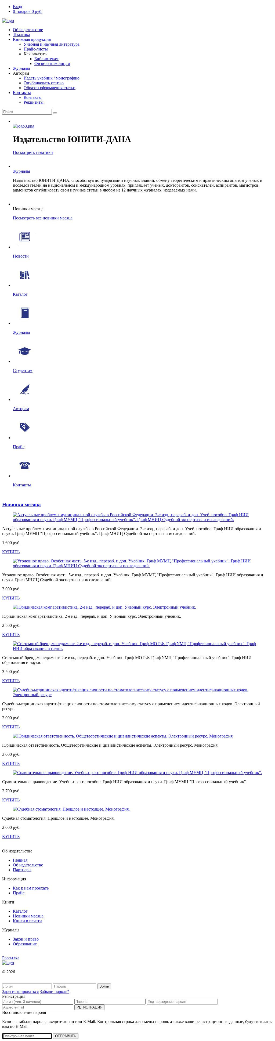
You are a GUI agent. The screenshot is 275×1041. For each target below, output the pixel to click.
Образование (25, 944)
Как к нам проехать (31, 888)
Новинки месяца (21, 504)
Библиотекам (46, 58)
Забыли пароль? (54, 991)
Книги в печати (27, 921)
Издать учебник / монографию (51, 78)
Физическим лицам (52, 63)
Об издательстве (28, 29)
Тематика (21, 34)
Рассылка (10, 958)
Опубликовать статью (44, 83)
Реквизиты (34, 102)
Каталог (20, 911)
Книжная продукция (32, 39)
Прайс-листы (36, 49)
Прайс (18, 893)
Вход (17, 6)
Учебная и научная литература (51, 44)
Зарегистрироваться (20, 991)
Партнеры (22, 870)
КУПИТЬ (11, 552)
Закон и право (26, 939)
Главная (20, 860)
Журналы (21, 68)
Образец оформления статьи (49, 87)
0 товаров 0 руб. (27, 11)
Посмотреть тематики (33, 152)
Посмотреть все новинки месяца (43, 218)
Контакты (22, 92)
